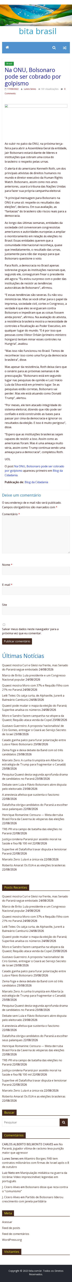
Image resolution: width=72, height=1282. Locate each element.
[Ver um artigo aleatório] (64, 47)
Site (4, 605)
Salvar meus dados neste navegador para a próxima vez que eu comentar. (30, 631)
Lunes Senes (30, 88)
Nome (7, 565)
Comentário (11, 514)
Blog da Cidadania (36, 482)
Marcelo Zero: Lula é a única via (22, 859)
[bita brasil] (36, 7)
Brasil (9, 63)
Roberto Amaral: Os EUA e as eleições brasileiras (33, 865)
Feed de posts (11, 1228)
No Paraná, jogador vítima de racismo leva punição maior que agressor (33, 1148)
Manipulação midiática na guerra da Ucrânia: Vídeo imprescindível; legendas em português (34, 1177)
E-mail (7, 585)
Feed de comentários (15, 1234)
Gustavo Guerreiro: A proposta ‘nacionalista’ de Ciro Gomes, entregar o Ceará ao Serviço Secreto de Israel (34, 730)
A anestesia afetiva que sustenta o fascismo (30, 795)
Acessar (7, 1222)
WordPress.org (12, 1240)
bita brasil (38, 31)
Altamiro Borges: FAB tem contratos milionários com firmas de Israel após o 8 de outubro (35, 1163)
